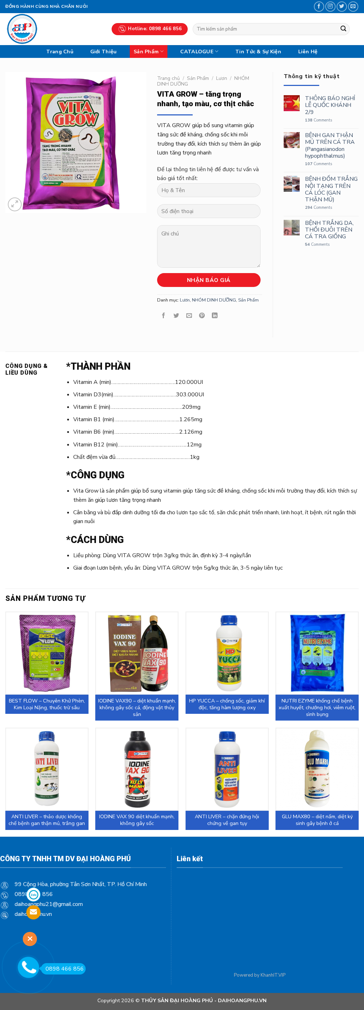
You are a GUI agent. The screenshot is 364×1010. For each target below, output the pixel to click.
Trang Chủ (59, 51)
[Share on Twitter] (176, 316)
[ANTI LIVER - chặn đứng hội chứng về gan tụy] (227, 769)
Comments (318, 120)
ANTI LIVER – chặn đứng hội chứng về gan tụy (227, 819)
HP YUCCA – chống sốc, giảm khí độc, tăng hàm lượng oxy (227, 704)
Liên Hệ (308, 51)
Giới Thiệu (103, 51)
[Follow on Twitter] (342, 6)
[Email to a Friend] (189, 316)
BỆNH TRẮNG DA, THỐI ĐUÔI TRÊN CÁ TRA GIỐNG (329, 230)
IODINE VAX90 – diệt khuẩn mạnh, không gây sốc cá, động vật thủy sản (137, 707)
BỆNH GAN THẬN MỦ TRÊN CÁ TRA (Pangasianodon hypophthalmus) (330, 145)
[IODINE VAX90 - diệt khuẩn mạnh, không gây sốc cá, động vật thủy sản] (137, 653)
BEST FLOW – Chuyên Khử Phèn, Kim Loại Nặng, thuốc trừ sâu (47, 704)
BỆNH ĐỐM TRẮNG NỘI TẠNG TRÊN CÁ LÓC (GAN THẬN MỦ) (331, 189)
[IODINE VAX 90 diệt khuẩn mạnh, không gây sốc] (137, 769)
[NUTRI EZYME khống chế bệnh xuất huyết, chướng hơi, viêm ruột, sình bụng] (317, 653)
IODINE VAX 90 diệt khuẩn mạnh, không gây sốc (137, 819)
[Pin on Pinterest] (202, 316)
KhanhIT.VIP (273, 975)
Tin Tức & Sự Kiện (258, 51)
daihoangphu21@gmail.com (49, 904)
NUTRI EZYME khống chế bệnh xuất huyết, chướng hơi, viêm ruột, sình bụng (317, 707)
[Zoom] (15, 204)
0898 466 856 (65, 969)
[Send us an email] (353, 6)
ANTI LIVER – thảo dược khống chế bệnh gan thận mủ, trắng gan (47, 819)
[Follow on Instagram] (330, 6)
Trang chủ (168, 78)
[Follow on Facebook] (319, 6)
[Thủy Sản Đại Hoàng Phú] (53, 29)
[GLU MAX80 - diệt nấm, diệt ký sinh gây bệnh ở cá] (317, 769)
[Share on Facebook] (163, 316)
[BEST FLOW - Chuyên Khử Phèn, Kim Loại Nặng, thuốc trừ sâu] (47, 653)
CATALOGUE (197, 51)
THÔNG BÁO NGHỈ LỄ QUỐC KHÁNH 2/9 (330, 105)
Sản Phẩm (146, 51)
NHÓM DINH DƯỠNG (214, 300)
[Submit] (343, 29)
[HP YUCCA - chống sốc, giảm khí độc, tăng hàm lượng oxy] (227, 653)
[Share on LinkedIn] (215, 316)
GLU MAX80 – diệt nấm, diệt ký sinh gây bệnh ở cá (317, 819)
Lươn (221, 78)
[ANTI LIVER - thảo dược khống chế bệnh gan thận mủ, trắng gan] (47, 769)
